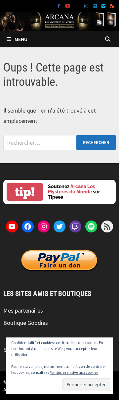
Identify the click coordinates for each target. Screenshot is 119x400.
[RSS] (112, 5)
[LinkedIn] (95, 5)
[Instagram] (87, 5)
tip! (25, 191)
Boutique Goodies (25, 322)
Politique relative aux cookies (74, 372)
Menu (21, 39)
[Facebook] (59, 5)
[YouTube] (68, 5)
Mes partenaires (23, 310)
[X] (78, 5)
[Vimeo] (104, 5)
